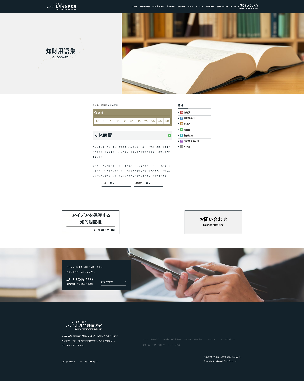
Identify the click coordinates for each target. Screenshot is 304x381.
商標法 (104, 105)
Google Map (67, 362)
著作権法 (188, 135)
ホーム (135, 6)
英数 (167, 121)
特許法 (187, 112)
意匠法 (187, 124)
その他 (187, 147)
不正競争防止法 (192, 141)
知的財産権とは (199, 339)
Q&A (154, 345)
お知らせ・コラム (185, 6)
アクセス (200, 6)
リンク (170, 345)
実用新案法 (189, 118)
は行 (132, 121)
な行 (126, 121)
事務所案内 (145, 6)
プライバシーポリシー (88, 362)
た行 (118, 121)
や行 (146, 121)
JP (231, 6)
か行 (105, 121)
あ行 (98, 121)
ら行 (153, 121)
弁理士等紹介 (158, 6)
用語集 (96, 105)
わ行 (160, 121)
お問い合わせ (222, 6)
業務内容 (171, 6)
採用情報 (210, 6)
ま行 (139, 121)
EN (235, 6)
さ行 (112, 121)
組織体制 (165, 339)
